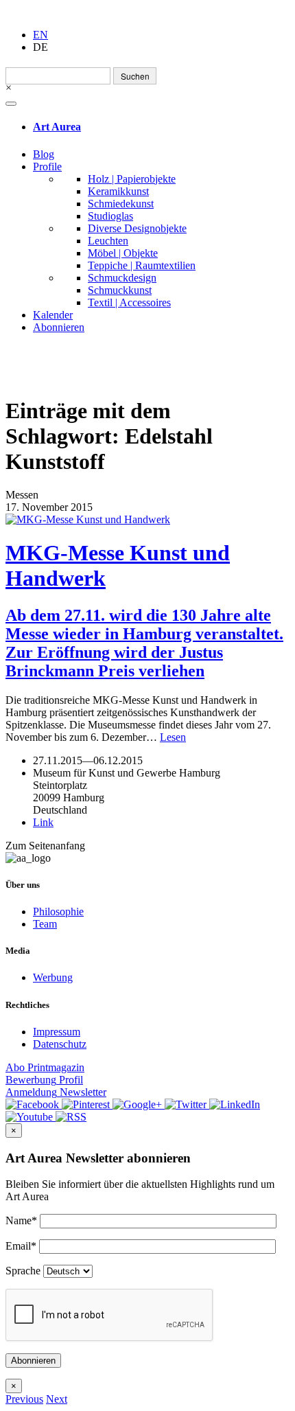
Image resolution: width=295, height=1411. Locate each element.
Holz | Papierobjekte (132, 179)
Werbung (53, 977)
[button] (24, 1399)
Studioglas (110, 216)
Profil (44, 1080)
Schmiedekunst (121, 203)
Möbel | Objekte (123, 253)
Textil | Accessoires (129, 302)
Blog (43, 154)
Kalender (53, 315)
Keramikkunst (118, 191)
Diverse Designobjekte (137, 228)
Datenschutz (59, 1044)
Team (45, 924)
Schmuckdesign (122, 278)
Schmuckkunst (120, 290)
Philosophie (58, 911)
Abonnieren (58, 327)
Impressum (56, 1031)
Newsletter (55, 1092)
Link (43, 822)
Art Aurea (57, 127)
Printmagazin (44, 1067)
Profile (47, 166)
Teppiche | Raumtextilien (142, 265)
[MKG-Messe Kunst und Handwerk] (147, 520)
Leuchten (108, 240)
